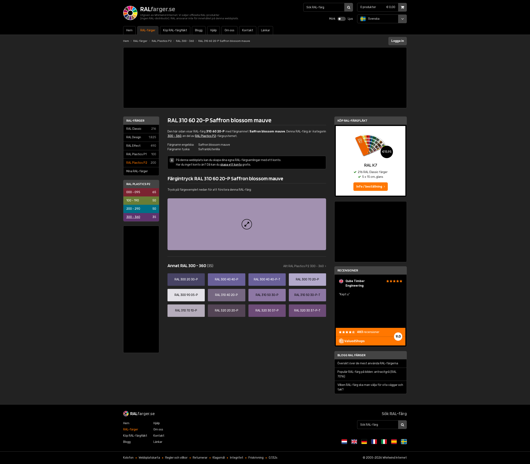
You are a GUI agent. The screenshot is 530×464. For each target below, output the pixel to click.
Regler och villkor (176, 457)
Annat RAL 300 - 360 (190, 265)
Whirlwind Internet (395, 457)
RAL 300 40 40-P (226, 279)
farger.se (142, 413)
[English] (354, 441)
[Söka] (348, 7)
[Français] (374, 441)
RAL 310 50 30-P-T (307, 295)
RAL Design (141, 137)
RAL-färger (135, 120)
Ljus (350, 19)
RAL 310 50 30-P (267, 295)
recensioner (368, 332)
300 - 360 (141, 217)
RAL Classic (141, 129)
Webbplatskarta (149, 457)
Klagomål (219, 457)
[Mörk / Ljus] (341, 19)
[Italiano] (384, 441)
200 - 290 (141, 209)
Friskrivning (256, 457)
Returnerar (200, 457)
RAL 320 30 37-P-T (307, 310)
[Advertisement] (265, 78)
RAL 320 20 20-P (226, 310)
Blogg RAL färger (351, 355)
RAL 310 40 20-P (226, 295)
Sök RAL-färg (394, 413)
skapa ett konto (231, 164)
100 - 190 (141, 200)
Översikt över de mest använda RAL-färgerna (367, 363)
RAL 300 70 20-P (307, 279)
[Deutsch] (364, 441)
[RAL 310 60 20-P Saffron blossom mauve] (246, 224)
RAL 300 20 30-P (186, 279)
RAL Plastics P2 (141, 163)
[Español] (394, 441)
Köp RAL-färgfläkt (352, 120)
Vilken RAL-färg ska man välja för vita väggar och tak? (370, 387)
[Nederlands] (344, 441)
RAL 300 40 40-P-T (267, 279)
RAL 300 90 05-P (186, 295)
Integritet (236, 457)
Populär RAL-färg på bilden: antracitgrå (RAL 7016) (366, 374)
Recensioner (347, 270)
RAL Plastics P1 (141, 154)
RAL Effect (141, 146)
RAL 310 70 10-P (186, 310)
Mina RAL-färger (137, 171)
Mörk (332, 19)
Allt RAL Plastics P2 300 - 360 (303, 266)
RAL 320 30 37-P (267, 310)
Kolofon (128, 457)
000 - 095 (141, 192)
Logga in (397, 41)
